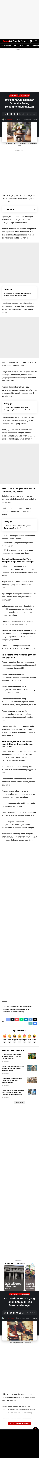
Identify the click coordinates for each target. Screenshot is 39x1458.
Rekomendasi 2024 (8, 1011)
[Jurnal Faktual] (11, 41)
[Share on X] (12, 1019)
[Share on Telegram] (17, 114)
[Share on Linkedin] (26, 1019)
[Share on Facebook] (7, 114)
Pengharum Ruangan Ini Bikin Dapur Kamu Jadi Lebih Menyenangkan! (12, 1080)
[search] (21, 41)
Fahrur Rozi (10, 119)
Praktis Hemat (24, 1009)
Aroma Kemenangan (16, 1006)
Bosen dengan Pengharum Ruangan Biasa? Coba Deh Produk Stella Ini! (11, 1056)
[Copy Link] (23, 114)
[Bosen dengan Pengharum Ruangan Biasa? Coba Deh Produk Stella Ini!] (32, 1056)
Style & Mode (24, 95)
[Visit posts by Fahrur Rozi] (3, 119)
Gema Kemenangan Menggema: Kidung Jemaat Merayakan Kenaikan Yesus (13, 1068)
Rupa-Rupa (13, 95)
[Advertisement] (19, 19)
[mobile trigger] (35, 41)
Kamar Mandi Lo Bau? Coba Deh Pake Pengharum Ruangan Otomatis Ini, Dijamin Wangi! (13, 1092)
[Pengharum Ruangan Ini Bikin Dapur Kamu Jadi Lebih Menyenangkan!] (32, 1080)
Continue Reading (19, 1423)
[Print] (35, 1023)
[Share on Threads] (20, 114)
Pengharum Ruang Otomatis (11, 1009)
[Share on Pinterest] (10, 114)
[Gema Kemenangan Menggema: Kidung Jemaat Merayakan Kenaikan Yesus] (32, 1068)
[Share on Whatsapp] (13, 114)
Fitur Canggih (27, 1006)
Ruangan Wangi (19, 1011)
